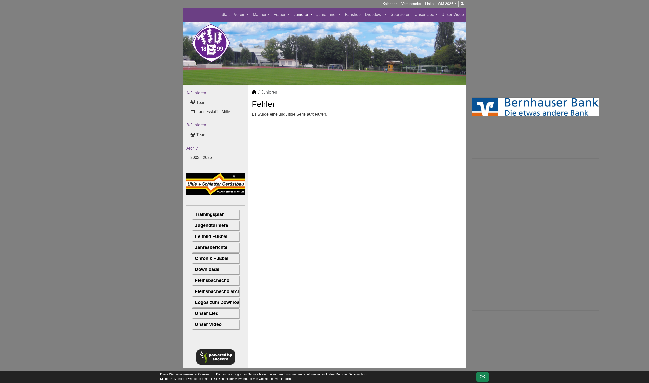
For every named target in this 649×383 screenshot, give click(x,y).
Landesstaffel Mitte (212, 112)
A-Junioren (196, 93)
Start (225, 14)
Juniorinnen (327, 14)
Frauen (280, 14)
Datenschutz (358, 374)
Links (429, 4)
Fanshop (353, 14)
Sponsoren (400, 14)
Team (200, 102)
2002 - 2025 (201, 157)
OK (482, 377)
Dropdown (374, 14)
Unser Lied (424, 14)
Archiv (192, 148)
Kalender (390, 4)
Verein (239, 14)
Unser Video (452, 14)
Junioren (301, 14)
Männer (259, 14)
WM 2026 (445, 4)
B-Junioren (196, 125)
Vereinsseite (411, 4)
